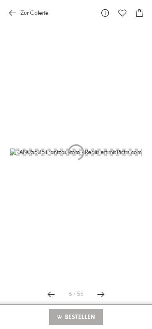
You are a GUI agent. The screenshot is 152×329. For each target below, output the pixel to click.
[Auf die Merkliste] (122, 13)
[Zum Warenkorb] (139, 13)
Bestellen (79, 317)
